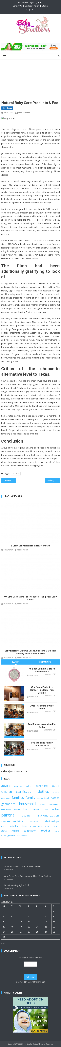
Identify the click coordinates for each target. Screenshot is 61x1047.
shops (40, 826)
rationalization (48, 815)
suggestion (30, 830)
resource (5, 826)
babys (28, 786)
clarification (24, 791)
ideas (42, 804)
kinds (26, 809)
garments (8, 804)
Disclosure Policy (32, 6)
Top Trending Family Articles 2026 (42, 744)
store (56, 826)
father (55, 797)
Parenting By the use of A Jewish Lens (10, 480)
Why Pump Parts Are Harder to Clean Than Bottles (42, 690)
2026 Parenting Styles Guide (42, 707)
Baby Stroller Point (36, 982)
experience (5, 798)
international (6, 809)
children (6, 792)
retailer (14, 826)
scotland (33, 826)
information (54, 804)
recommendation (13, 821)
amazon (18, 786)
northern (45, 809)
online (55, 809)
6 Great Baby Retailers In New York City (30, 545)
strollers (15, 830)
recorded (34, 821)
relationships (51, 821)
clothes (43, 791)
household (27, 803)
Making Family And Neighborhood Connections (53, 480)
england (56, 792)
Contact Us (17, 6)
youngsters (8, 835)
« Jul (3, 943)
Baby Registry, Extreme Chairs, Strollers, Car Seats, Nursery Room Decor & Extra (30, 652)
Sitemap (45, 6)
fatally (47, 798)
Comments (45, 662)
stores (4, 831)
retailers (24, 826)
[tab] (15, 661)
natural (16, 473)
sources (48, 826)
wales (57, 831)
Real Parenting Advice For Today (42, 725)
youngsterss (22, 836)
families (18, 797)
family (30, 797)
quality (26, 815)
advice (5, 786)
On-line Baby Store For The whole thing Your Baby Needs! (30, 598)
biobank (55, 786)
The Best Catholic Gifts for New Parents (41, 670)
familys (40, 798)
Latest (15, 662)
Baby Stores (7, 108)
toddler (45, 830)
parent (7, 815)
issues (17, 809)
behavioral (42, 785)
